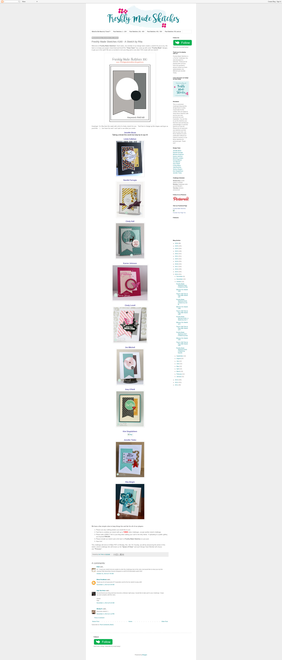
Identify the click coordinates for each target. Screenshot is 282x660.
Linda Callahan (130, 139)
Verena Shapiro (177, 169)
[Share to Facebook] (121, 554)
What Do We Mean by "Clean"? (101, 31)
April (178, 369)
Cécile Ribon (177, 165)
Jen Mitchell (130, 347)
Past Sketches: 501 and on (173, 31)
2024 (176, 248)
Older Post (164, 621)
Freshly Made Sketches (179, 208)
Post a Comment (99, 618)
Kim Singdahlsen (130, 431)
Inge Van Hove (101, 590)
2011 (176, 385)
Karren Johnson (130, 263)
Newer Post (95, 621)
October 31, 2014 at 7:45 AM (105, 573)
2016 (176, 269)
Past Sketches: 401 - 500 (154, 31)
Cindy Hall (130, 221)
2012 (176, 382)
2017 (176, 266)
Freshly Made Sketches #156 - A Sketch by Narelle (182, 350)
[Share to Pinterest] (123, 554)
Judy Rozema (177, 167)
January (179, 376)
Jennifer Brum (130, 133)
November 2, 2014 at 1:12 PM (105, 614)
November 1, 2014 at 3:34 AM (105, 584)
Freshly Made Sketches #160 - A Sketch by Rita (182, 285)
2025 (176, 246)
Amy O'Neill (130, 389)
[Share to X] (119, 554)
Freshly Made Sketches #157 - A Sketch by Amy (182, 334)
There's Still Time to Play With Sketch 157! (182, 328)
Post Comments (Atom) (107, 624)
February (179, 374)
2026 (176, 243)
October (179, 281)
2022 (176, 253)
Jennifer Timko (130, 440)
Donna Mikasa (177, 160)
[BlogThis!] (117, 554)
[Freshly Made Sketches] (174, 211)
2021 (176, 256)
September (179, 356)
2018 (176, 264)
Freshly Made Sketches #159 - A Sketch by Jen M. (182, 302)
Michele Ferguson (178, 154)
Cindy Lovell (130, 305)
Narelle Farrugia (130, 180)
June (178, 363)
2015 (176, 272)
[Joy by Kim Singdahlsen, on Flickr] (130, 434)
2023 (176, 251)
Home (130, 621)
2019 (176, 261)
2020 (176, 259)
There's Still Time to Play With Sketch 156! (182, 343)
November (179, 279)
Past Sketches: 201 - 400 (136, 31)
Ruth (98, 567)
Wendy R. (100, 609)
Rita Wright (130, 482)
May (177, 366)
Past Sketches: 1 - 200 (120, 31)
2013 (176, 380)
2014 (176, 274)
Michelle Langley (178, 158)
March (178, 371)
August (178, 358)
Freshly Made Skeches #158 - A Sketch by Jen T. (182, 318)
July (177, 361)
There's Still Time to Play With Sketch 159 (182, 295)
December (179, 276)
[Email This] (115, 554)
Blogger (144, 655)
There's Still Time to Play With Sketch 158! (182, 312)
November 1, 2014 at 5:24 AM (105, 603)
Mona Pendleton (102, 579)
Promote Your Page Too (179, 212)
